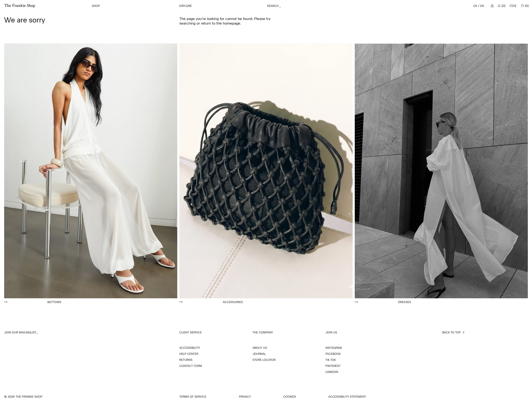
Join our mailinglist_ (21, 332)
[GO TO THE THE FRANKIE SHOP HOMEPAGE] (19, 6)
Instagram (333, 347)
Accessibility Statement (347, 396)
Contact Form (190, 365)
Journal (259, 353)
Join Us (331, 332)
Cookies (289, 396)
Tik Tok (330, 359)
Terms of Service (192, 396)
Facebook (333, 353)
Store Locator (264, 359)
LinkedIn (331, 371)
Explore (185, 5)
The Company (262, 332)
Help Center (188, 353)
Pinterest (333, 365)
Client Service (190, 332)
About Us (259, 347)
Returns (185, 359)
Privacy (245, 396)
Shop (96, 5)
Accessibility (189, 347)
